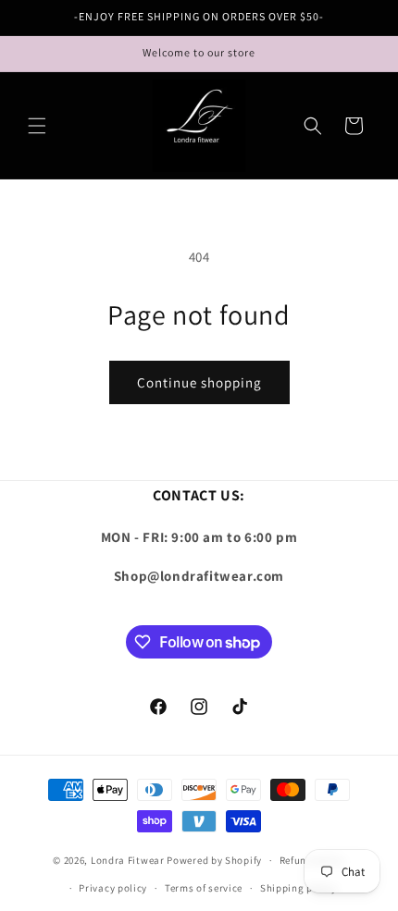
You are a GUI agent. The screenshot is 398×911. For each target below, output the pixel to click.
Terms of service (204, 887)
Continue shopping (199, 382)
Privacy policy (113, 887)
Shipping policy (298, 887)
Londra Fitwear (128, 860)
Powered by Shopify (214, 860)
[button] (37, 125)
